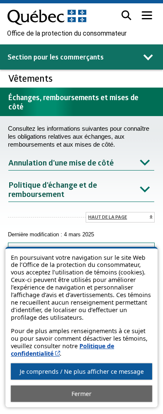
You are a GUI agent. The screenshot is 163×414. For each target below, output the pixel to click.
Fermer (81, 394)
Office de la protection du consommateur (67, 33)
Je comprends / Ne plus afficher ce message (82, 371)
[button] (126, 15)
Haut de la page (107, 217)
